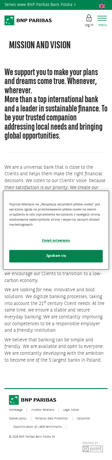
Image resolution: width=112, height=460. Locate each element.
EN (102, 6)
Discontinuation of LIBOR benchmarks (37, 427)
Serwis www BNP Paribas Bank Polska (38, 5)
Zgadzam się (56, 256)
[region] (56, 230)
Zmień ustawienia (56, 240)
